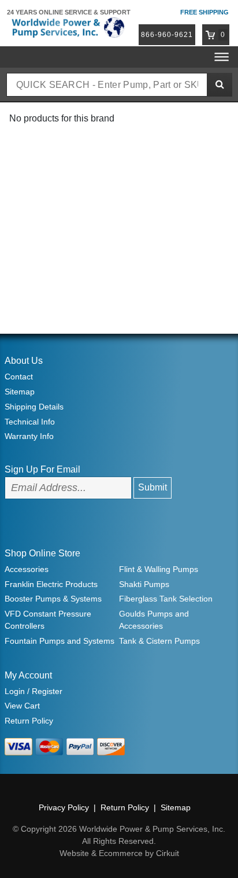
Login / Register (33, 691)
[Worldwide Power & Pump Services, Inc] (67, 27)
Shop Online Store (42, 553)
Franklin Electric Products (51, 584)
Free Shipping (204, 12)
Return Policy (29, 720)
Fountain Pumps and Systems (59, 640)
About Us (24, 361)
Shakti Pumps (144, 584)
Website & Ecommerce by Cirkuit (119, 853)
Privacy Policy (64, 807)
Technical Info (30, 421)
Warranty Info (29, 436)
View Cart (22, 705)
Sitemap (20, 391)
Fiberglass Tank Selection (166, 598)
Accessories (27, 569)
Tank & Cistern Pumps (159, 640)
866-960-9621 (167, 35)
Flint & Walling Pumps (158, 569)
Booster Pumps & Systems (53, 598)
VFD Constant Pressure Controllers (48, 619)
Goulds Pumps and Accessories (154, 619)
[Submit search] (219, 85)
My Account (28, 675)
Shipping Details (34, 406)
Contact (19, 376)
